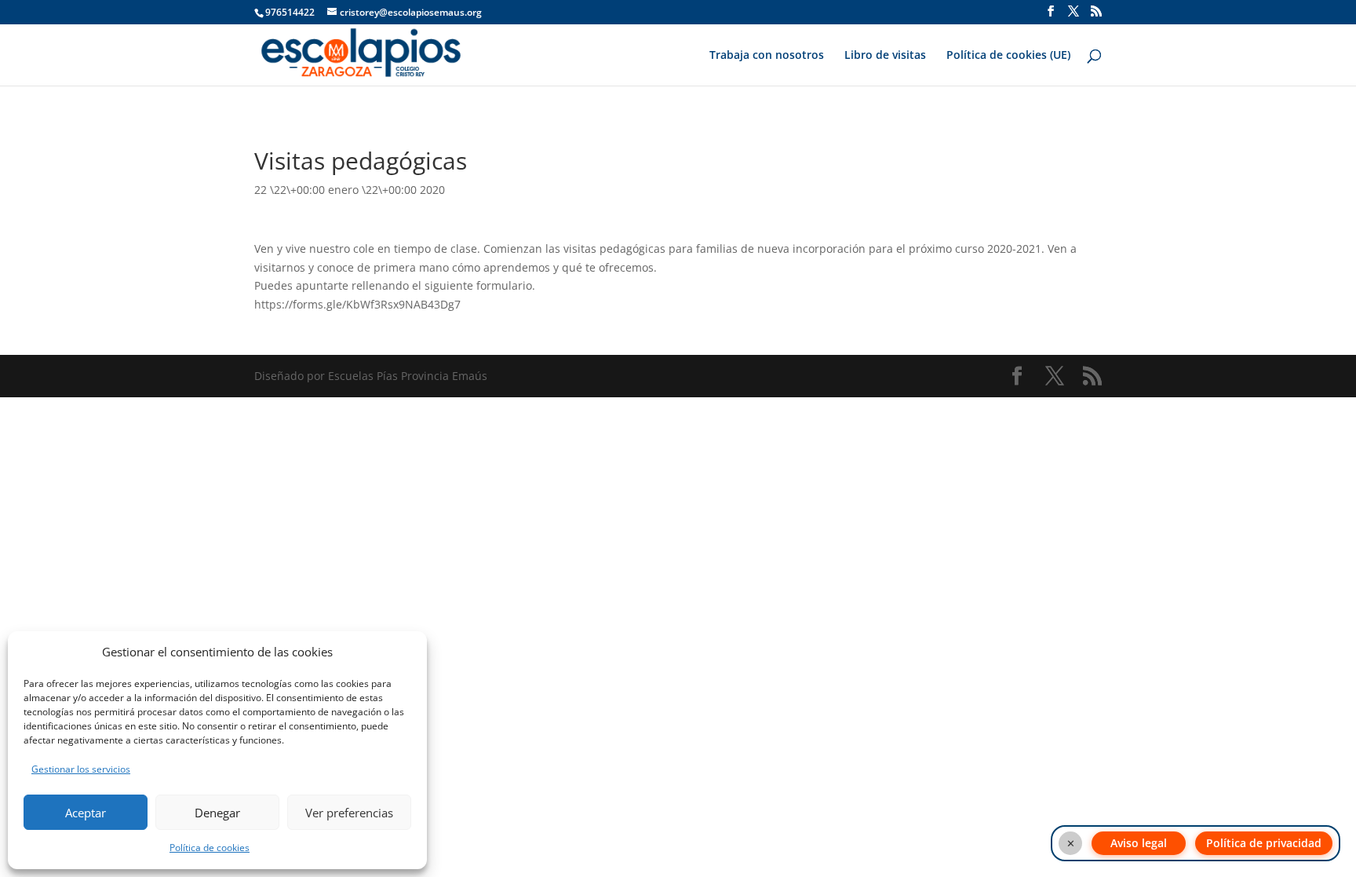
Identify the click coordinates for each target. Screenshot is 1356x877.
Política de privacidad (1263, 842)
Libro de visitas (885, 55)
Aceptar (85, 812)
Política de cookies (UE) (1008, 55)
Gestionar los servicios (80, 769)
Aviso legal (1138, 842)
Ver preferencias (349, 812)
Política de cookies (210, 847)
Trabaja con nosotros (766, 55)
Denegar (217, 812)
